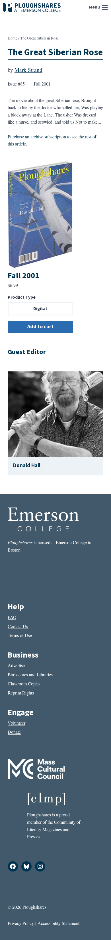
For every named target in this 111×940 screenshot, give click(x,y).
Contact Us (18, 626)
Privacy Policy (21, 923)
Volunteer (16, 723)
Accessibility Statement (58, 923)
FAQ (12, 617)
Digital (40, 308)
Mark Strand (28, 69)
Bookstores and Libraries (30, 674)
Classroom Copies (24, 684)
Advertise (16, 665)
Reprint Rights (21, 693)
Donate (14, 732)
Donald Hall (26, 465)
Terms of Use (20, 635)
